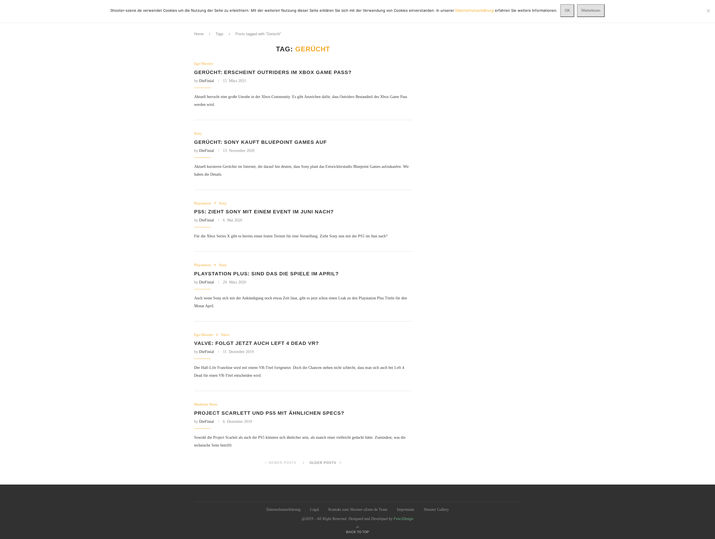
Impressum (405, 509)
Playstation (202, 203)
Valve (225, 335)
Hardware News (205, 404)
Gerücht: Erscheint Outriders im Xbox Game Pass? (273, 72)
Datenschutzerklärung (283, 509)
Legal (314, 509)
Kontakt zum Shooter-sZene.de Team (357, 509)
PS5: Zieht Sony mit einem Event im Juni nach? (264, 211)
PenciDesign (403, 519)
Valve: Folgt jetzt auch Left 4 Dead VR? (256, 343)
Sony (198, 133)
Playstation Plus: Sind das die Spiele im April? (266, 273)
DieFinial (206, 81)
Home (199, 34)
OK (567, 10)
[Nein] (708, 10)
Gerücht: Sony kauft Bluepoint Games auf (260, 142)
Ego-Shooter (203, 63)
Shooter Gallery (436, 509)
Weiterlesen (590, 10)
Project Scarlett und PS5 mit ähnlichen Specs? (269, 413)
